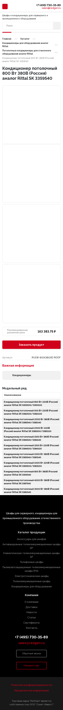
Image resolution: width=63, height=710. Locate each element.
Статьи (31, 617)
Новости (31, 612)
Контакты (31, 627)
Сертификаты (31, 622)
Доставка (31, 607)
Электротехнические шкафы (32, 576)
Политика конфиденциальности (31, 684)
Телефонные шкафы (31, 562)
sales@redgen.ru (51, 8)
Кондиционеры (21, 375)
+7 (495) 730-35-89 (48, 5)
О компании (31, 601)
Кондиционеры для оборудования (31, 586)
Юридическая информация (31, 690)
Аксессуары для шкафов (31, 539)
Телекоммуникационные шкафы (31, 581)
